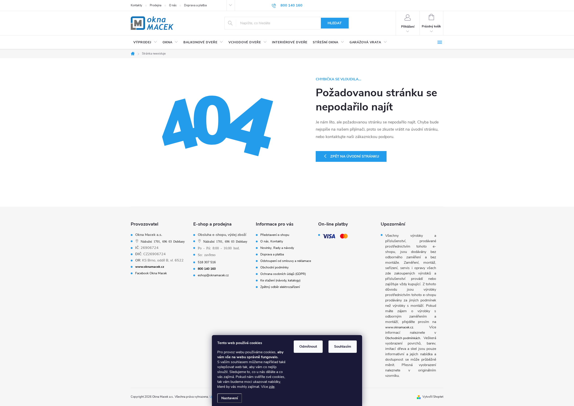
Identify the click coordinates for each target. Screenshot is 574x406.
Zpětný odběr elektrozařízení (280, 287)
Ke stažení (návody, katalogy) (280, 280)
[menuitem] (145, 42)
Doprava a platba (195, 5)
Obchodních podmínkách (402, 338)
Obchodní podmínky (274, 267)
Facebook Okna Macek (151, 273)
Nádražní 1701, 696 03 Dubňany (163, 241)
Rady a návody (283, 248)
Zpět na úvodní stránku (354, 156)
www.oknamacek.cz (399, 327)
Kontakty (136, 5)
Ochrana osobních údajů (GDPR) (283, 274)
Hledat (335, 23)
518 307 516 (207, 262)
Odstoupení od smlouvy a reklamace (285, 261)
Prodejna (155, 5)
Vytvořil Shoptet (432, 397)
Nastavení (229, 398)
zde (271, 386)
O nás (172, 5)
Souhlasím (342, 346)
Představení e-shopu (274, 235)
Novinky (266, 248)
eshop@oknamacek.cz (213, 275)
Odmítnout (308, 346)
